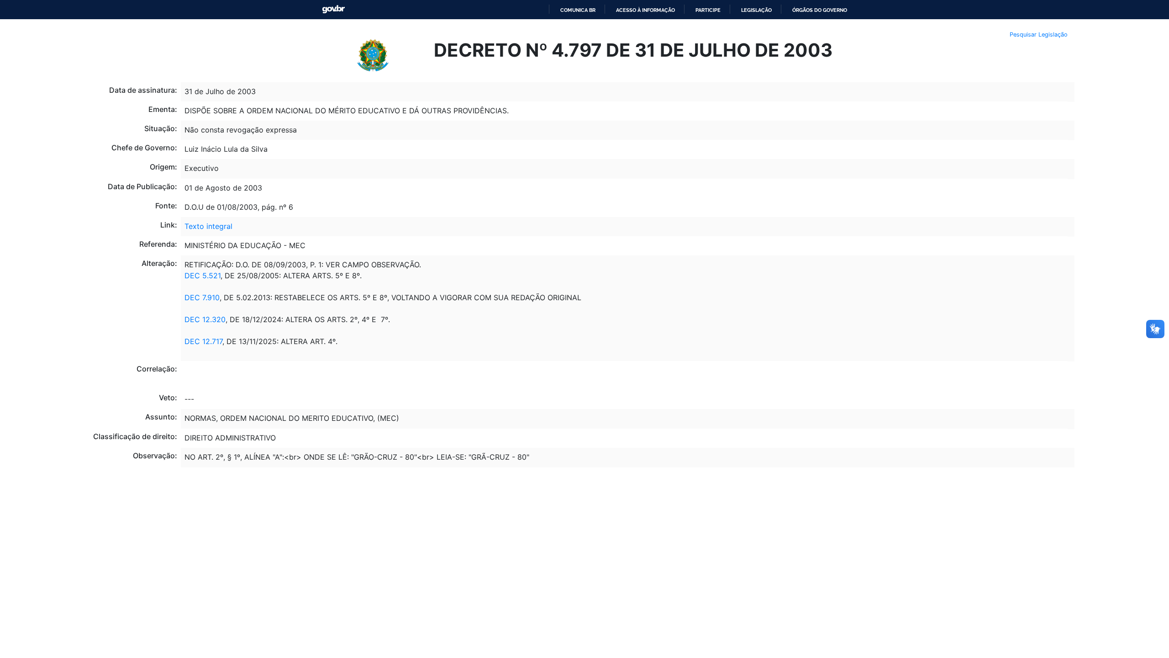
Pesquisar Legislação (1039, 34)
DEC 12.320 (205, 319)
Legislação (756, 10)
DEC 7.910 (202, 297)
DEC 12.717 (203, 341)
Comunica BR (577, 10)
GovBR (333, 9)
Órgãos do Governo (819, 10)
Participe (708, 10)
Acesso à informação (645, 10)
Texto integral (208, 226)
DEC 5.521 (202, 275)
